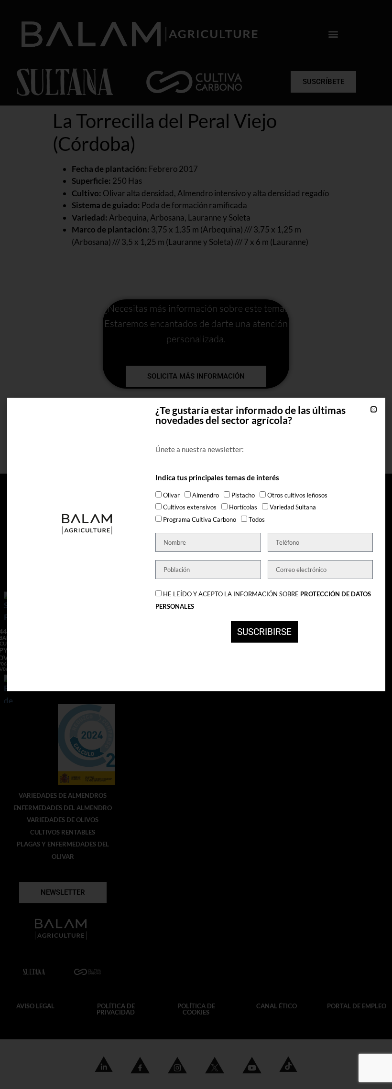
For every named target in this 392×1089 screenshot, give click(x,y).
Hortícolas (243, 507)
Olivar (171, 495)
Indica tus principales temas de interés (217, 478)
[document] (196, 544)
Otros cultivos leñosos (297, 495)
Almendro (205, 495)
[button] (373, 409)
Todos (257, 519)
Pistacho (243, 495)
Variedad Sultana (293, 507)
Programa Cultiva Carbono (199, 519)
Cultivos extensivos (190, 507)
